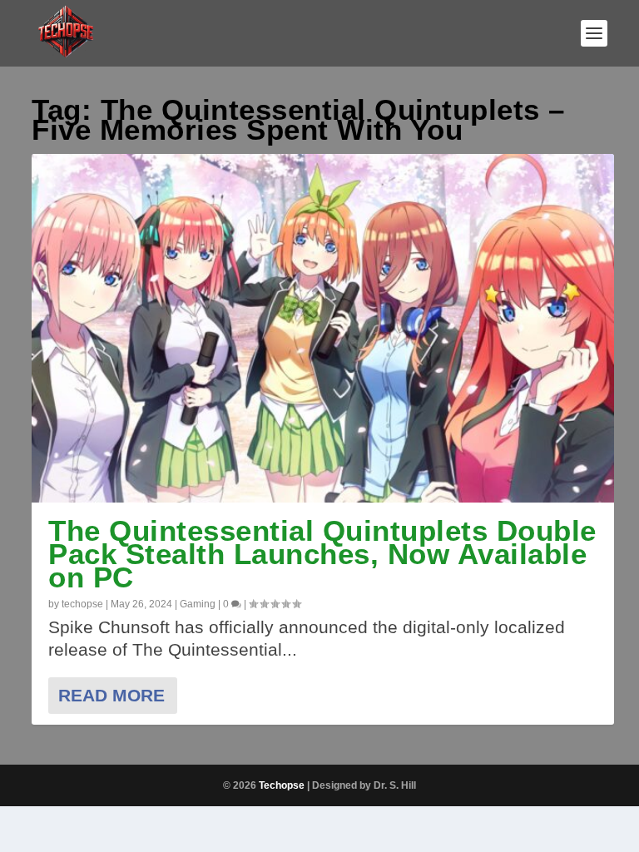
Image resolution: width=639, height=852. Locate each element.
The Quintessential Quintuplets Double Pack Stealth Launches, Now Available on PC (322, 553)
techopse (82, 604)
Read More (111, 695)
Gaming (197, 604)
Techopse (282, 785)
